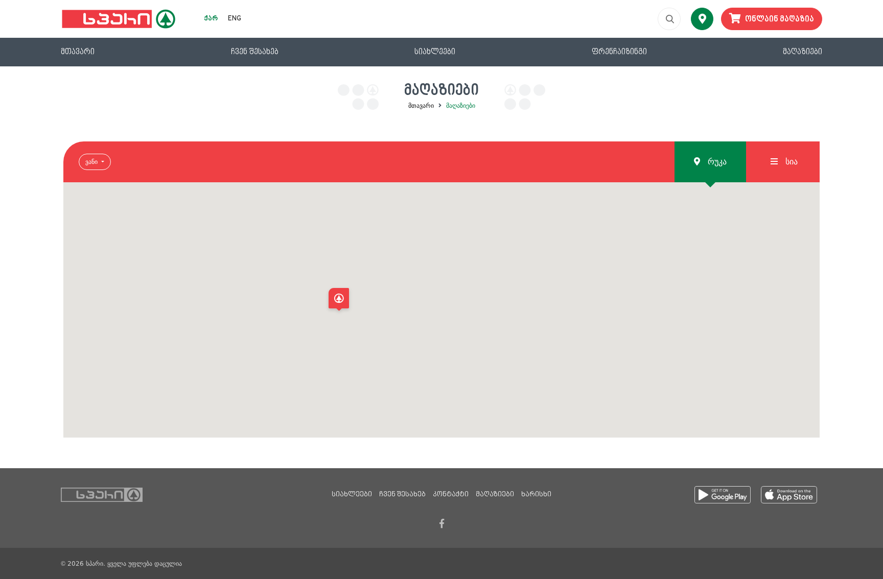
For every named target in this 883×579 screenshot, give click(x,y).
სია (790, 161)
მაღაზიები (802, 52)
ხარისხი (536, 495)
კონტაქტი (451, 495)
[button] (339, 301)
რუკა (716, 161)
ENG (234, 19)
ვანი (92, 161)
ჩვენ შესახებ (254, 52)
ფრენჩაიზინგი (619, 52)
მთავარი (78, 52)
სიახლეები (434, 52)
